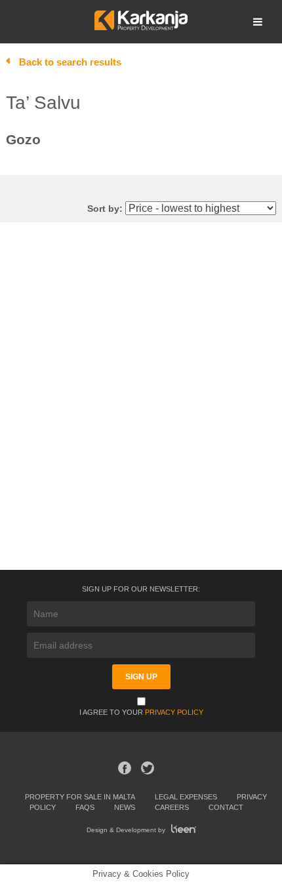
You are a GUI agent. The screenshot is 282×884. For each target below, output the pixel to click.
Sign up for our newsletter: (141, 589)
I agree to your (141, 712)
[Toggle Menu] (257, 21)
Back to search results (70, 62)
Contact (226, 807)
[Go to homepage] (140, 26)
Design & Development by (127, 830)
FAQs (84, 807)
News (124, 807)
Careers (172, 807)
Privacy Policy (174, 712)
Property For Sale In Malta (80, 797)
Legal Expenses (186, 797)
